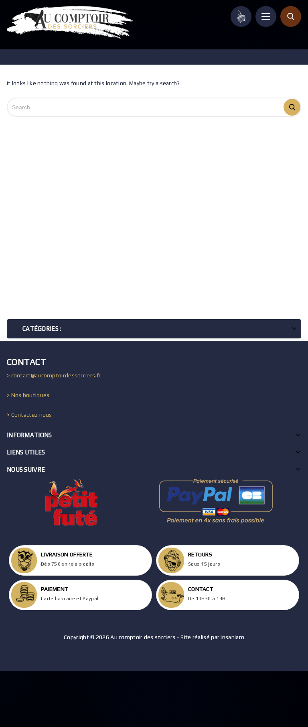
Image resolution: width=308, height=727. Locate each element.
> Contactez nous (29, 414)
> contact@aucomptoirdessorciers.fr (54, 375)
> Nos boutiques (28, 395)
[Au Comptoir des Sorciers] (70, 22)
